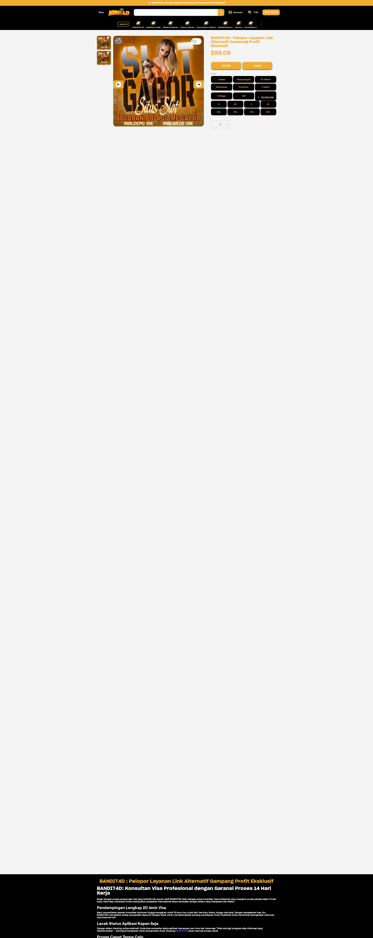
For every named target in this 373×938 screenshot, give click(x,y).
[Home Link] (119, 12)
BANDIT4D (181, 931)
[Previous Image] (118, 84)
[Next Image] (198, 84)
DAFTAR (226, 65)
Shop (101, 12)
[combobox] (176, 12)
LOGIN (257, 65)
